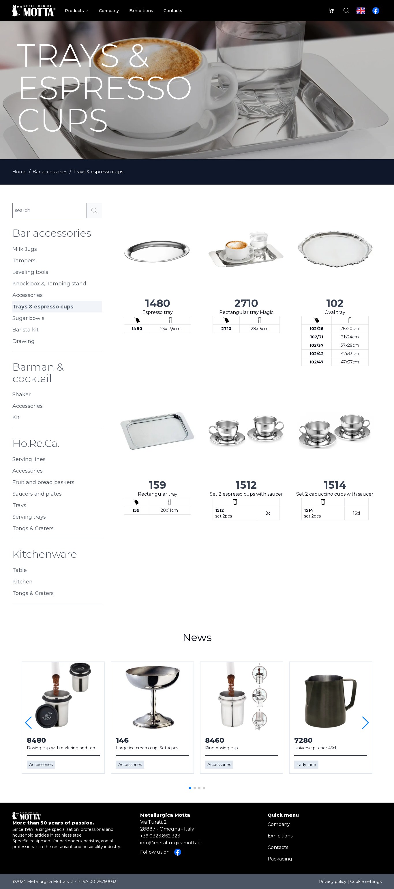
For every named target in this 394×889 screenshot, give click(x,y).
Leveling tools (30, 272)
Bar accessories (50, 172)
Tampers (23, 260)
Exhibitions (280, 836)
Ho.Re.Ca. (36, 443)
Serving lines (29, 459)
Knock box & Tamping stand (49, 283)
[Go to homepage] (34, 10)
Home (19, 172)
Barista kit (25, 330)
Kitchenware (44, 554)
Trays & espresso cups (42, 307)
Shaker (21, 394)
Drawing (23, 341)
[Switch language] (360, 10)
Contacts (278, 847)
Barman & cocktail (38, 373)
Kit (16, 417)
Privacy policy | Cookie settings (350, 881)
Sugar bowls (28, 318)
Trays (19, 505)
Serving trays (29, 517)
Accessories (27, 295)
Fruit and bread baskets (43, 482)
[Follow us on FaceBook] (376, 10)
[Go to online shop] (331, 10)
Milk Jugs (24, 249)
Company (279, 824)
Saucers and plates (37, 494)
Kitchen (22, 582)
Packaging (280, 859)
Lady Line (306, 764)
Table (19, 570)
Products (74, 10)
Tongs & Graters (33, 528)
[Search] (346, 10)
